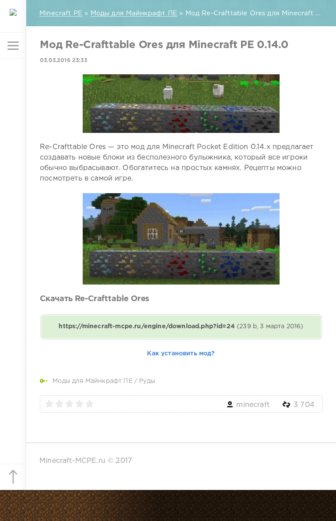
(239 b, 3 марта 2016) (181, 326)
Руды (147, 381)
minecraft (253, 405)
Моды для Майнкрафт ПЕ (92, 381)
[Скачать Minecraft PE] (13, 20)
